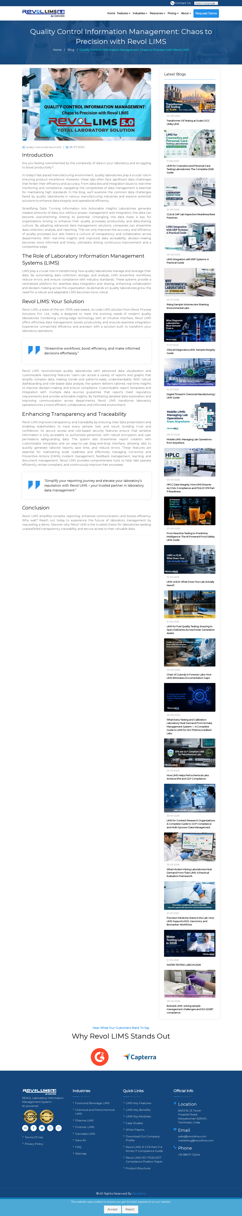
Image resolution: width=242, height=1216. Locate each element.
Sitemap (81, 1153)
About (185, 13)
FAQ (78, 1147)
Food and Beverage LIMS (92, 1103)
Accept (113, 1209)
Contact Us (183, 3)
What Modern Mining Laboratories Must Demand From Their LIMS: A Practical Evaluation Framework (189, 872)
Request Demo (206, 13)
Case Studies (134, 1123)
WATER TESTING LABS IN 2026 (184, 964)
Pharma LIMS (84, 1120)
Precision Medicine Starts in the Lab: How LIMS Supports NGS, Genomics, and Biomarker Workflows (190, 921)
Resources (157, 13)
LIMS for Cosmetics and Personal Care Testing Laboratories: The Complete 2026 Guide (190, 169)
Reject (130, 1209)
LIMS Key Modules (138, 1116)
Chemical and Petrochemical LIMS (95, 1112)
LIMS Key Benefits (138, 1110)
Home (111, 13)
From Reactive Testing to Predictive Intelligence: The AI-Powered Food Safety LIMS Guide (191, 536)
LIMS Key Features (138, 1103)
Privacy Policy (34, 1144)
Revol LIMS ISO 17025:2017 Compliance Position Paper (144, 1159)
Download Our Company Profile (143, 1138)
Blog (71, 50)
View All (80, 1140)
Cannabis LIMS (85, 1133)
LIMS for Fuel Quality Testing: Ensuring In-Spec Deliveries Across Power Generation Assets (191, 629)
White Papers (135, 1129)
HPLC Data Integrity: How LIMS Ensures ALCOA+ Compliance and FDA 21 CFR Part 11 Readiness (191, 488)
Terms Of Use (34, 1137)
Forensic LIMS (84, 1127)
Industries (139, 13)
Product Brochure (138, 1168)
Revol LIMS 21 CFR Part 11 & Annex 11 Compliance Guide (144, 1149)
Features (123, 13)
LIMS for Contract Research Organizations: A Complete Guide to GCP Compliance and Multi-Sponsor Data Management (191, 824)
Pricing (172, 13)
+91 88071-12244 (189, 1154)
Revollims (139, 1193)
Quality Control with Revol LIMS (43, 147)
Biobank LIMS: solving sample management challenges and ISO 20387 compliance (190, 1009)
